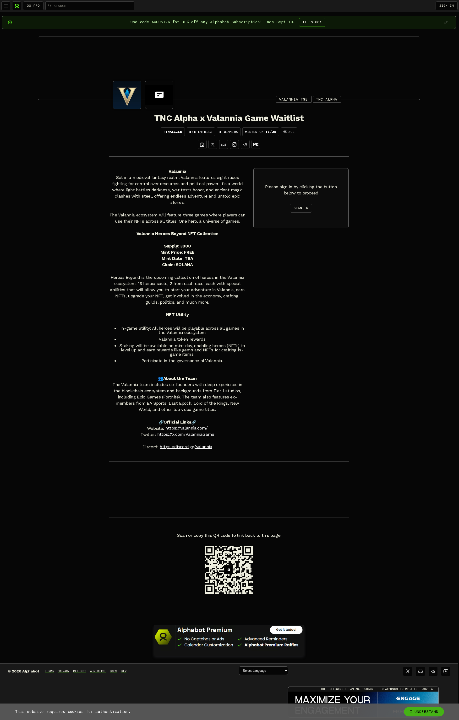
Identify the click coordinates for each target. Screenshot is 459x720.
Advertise (98, 671)
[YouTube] (445, 671)
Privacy (63, 671)
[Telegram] (433, 671)
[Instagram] (234, 144)
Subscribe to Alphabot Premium (387, 689)
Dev (123, 671)
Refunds (79, 671)
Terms (49, 671)
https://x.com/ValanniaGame (185, 434)
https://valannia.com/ (186, 428)
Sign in (446, 6)
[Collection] (255, 144)
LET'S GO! (312, 22)
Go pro (33, 6)
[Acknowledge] (445, 22)
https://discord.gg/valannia (186, 447)
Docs (113, 671)
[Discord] (223, 144)
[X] (212, 144)
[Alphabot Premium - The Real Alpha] (229, 637)
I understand (424, 711)
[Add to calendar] (202, 144)
